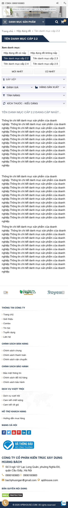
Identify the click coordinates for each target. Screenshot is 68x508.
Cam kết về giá (11, 404)
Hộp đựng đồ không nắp (44, 52)
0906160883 (18, 3)
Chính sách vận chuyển (15, 359)
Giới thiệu (8, 318)
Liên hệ (7, 336)
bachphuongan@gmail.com (21, 480)
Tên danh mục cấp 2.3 (45, 58)
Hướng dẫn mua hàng (14, 418)
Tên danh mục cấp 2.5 (45, 63)
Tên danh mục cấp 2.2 (16, 58)
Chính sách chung (12, 350)
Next (63, 292)
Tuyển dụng (9, 332)
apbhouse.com (49, 480)
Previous (4, 292)
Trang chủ (7, 30)
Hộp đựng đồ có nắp (15, 52)
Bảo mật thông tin (12, 372)
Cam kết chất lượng (13, 399)
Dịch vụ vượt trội (11, 395)
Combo (6, 323)
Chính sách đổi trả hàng (15, 377)
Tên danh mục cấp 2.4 (16, 63)
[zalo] (63, 503)
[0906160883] (5, 502)
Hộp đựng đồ (24, 30)
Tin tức (6, 327)
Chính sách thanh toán (14, 354)
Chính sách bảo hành (14, 381)
